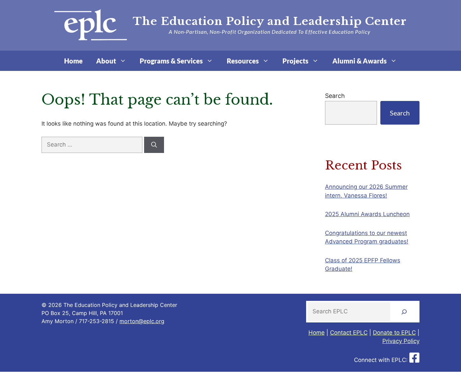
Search (335, 95)
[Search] (154, 145)
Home (73, 61)
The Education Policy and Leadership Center (270, 21)
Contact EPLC (349, 332)
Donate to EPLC (394, 332)
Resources (243, 61)
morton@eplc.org (141, 321)
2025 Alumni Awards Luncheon (367, 214)
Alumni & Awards (359, 61)
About (106, 61)
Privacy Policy (400, 341)
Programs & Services (171, 61)
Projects (295, 61)
